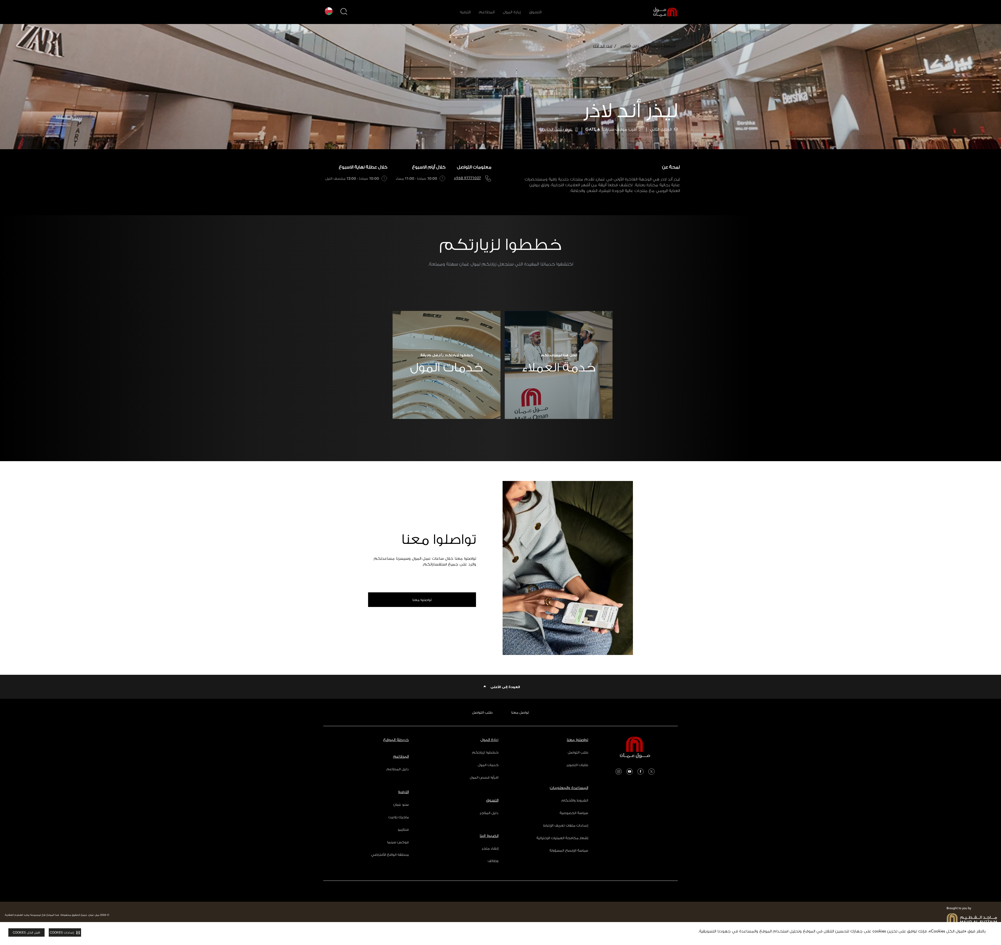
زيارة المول (512, 12)
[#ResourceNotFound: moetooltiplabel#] (661, 12)
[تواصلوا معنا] (568, 568)
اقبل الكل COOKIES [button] (26, 932)
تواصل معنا (520, 712)
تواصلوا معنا (422, 599)
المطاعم (487, 12)
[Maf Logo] (972, 915)
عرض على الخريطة (555, 129)
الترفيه (465, 12)
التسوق (535, 12)
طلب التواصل (482, 712)
